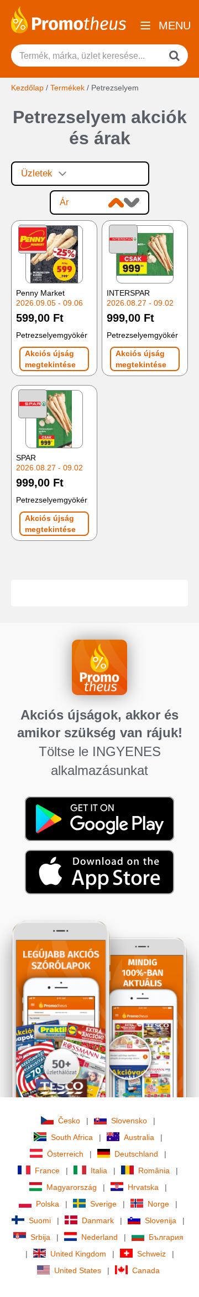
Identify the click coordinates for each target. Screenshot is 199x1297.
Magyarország (71, 1187)
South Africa (72, 1137)
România (154, 1170)
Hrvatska (143, 1187)
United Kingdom (78, 1253)
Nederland (99, 1237)
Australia (139, 1137)
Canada (146, 1270)
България (166, 1237)
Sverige (103, 1203)
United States (77, 1270)
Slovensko (129, 1120)
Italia (99, 1170)
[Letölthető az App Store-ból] (99, 871)
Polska (47, 1203)
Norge (158, 1203)
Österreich (65, 1153)
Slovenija (160, 1220)
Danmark (98, 1220)
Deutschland (136, 1153)
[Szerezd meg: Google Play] (99, 817)
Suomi (40, 1220)
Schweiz (151, 1253)
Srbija (40, 1237)
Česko (69, 1120)
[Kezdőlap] (68, 18)
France (47, 1170)
